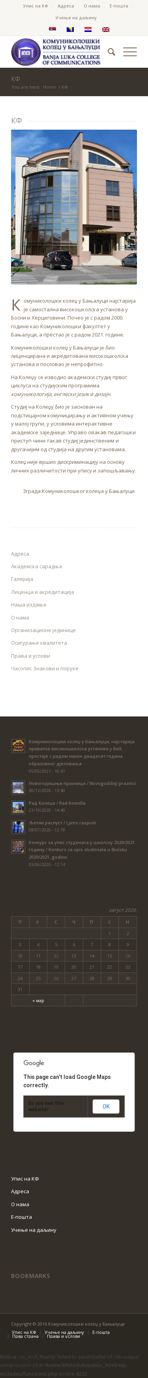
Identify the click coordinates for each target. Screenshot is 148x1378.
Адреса (66, 6)
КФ (15, 78)
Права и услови (30, 655)
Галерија (22, 578)
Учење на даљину (76, 17)
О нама (92, 6)
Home (49, 87)
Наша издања (28, 604)
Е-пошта (119, 6)
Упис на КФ (35, 6)
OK (106, 1106)
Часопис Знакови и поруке (45, 668)
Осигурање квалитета (39, 642)
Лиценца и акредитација (42, 591)
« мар (38, 1000)
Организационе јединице (43, 630)
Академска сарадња (36, 566)
